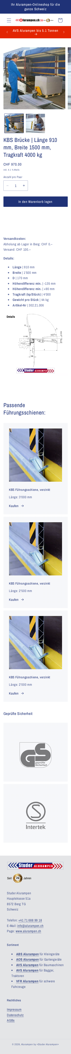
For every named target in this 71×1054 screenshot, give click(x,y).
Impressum (14, 1009)
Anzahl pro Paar (12, 177)
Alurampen (27, 1044)
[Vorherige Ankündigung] (7, 32)
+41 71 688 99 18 (30, 920)
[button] (9, 20)
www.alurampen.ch (28, 931)
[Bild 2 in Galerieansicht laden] (35, 123)
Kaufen (14, 506)
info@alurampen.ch (30, 925)
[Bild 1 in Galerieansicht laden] (14, 123)
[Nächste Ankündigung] (64, 32)
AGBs (11, 1020)
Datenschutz (15, 1015)
